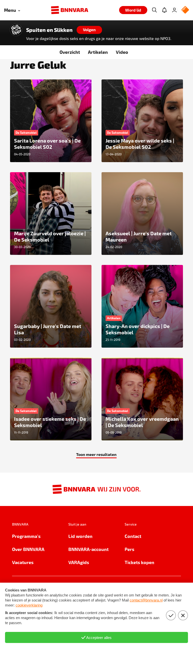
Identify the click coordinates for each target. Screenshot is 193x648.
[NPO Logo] (185, 10)
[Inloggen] (174, 10)
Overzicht (70, 52)
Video (122, 52)
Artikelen (98, 52)
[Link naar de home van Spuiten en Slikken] (16, 30)
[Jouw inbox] (164, 10)
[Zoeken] (154, 10)
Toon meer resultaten (96, 454)
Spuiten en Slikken (49, 30)
